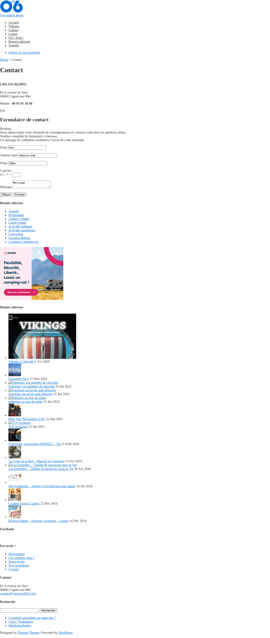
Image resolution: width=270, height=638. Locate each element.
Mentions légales (19, 625)
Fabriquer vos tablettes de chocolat (31, 386)
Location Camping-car (23, 241)
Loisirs (13, 34)
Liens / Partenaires (20, 621)
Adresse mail (8, 155)
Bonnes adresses (19, 41)
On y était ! (15, 38)
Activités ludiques (20, 226)
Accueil (13, 22)
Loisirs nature (17, 222)
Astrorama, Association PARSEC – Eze (35, 444)
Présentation (16, 554)
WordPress (65, 632)
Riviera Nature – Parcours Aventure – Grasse (38, 521)
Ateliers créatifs (18, 219)
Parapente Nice (18, 379)
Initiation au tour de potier (25, 401)
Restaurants (16, 215)
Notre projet (16, 561)
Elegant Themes (28, 632)
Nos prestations (18, 565)
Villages (13, 26)
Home (4, 59)
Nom (3, 147)
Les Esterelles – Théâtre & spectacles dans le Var (40, 469)
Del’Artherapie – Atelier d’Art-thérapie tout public (41, 486)
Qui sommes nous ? (21, 558)
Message (6, 187)
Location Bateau (19, 238)
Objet (3, 163)
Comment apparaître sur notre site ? (31, 618)
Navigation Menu (11, 15)
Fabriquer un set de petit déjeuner (30, 394)
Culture (13, 30)
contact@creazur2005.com (18, 593)
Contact (13, 569)
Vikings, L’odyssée (21, 361)
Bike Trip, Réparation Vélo (26, 419)
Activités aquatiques (21, 230)
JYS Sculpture (18, 426)
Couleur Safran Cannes (23, 503)
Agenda (13, 45)
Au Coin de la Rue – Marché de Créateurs (36, 461)
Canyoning (15, 234)
